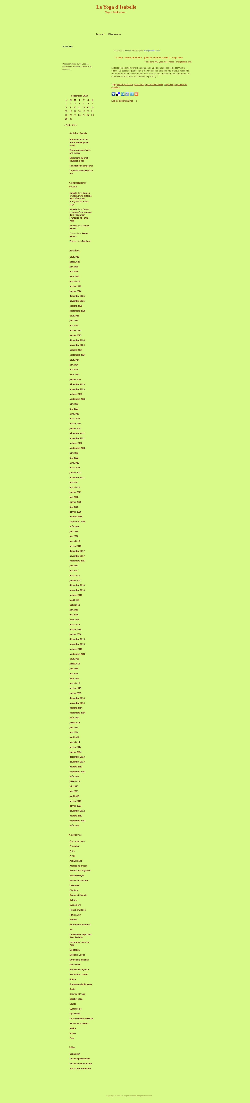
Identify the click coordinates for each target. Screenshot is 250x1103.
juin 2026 (74, 267)
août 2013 (74, 776)
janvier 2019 (75, 512)
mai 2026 (74, 271)
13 (88, 107)
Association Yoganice (80, 870)
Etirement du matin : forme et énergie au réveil (79, 142)
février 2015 (75, 688)
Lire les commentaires (124, 101)
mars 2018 (75, 541)
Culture (73, 900)
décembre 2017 (77, 551)
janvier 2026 (75, 291)
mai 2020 (74, 497)
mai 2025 (74, 325)
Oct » (74, 125)
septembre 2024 (77, 355)
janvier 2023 (75, 428)
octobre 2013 (76, 767)
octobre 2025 (76, 306)
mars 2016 (75, 624)
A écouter (74, 846)
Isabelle (73, 209)
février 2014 (75, 747)
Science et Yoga (77, 994)
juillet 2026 (75, 262)
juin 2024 (74, 365)
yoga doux (139, 84)
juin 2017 (74, 566)
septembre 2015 (77, 654)
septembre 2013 (77, 772)
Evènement (75, 905)
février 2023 (75, 423)
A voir (72, 856)
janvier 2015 (75, 693)
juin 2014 (74, 727)
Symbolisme (76, 1009)
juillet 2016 (75, 605)
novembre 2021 (77, 477)
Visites (73, 1033)
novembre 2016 (77, 590)
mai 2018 (74, 536)
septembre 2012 (77, 821)
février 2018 (75, 546)
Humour (73, 919)
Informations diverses (80, 924)
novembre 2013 (77, 762)
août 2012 (74, 825)
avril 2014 (74, 737)
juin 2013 (74, 786)
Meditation (75, 950)
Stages (73, 1004)
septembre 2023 (77, 399)
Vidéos (73, 1028)
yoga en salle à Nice (154, 84)
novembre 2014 (77, 703)
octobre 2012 (76, 816)
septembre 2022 (77, 448)
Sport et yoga (76, 999)
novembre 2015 (77, 644)
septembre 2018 (77, 521)
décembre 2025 (77, 296)
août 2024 (74, 360)
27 (88, 115)
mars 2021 (75, 487)
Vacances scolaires (79, 1023)
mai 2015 (74, 673)
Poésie (73, 979)
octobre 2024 (76, 350)
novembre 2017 (77, 556)
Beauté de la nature (79, 880)
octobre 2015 (76, 649)
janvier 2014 (75, 752)
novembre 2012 (77, 811)
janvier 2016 (75, 634)
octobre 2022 (76, 443)
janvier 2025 (75, 335)
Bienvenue (114, 34)
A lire (72, 851)
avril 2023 (74, 414)
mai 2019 (74, 507)
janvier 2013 (75, 806)
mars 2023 (75, 418)
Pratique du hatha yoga (81, 984)
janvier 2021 (75, 492)
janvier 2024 (75, 379)
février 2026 (75, 286)
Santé (72, 989)
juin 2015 (74, 669)
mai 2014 (74, 732)
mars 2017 (75, 575)
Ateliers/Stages (77, 875)
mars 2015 (75, 683)
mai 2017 (74, 570)
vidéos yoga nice (125, 84)
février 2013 (75, 801)
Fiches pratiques (78, 910)
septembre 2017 (77, 561)
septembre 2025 (77, 311)
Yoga (72, 1038)
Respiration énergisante (81, 166)
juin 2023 (74, 404)
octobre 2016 (76, 595)
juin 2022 (74, 453)
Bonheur (86, 241)
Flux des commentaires (81, 1063)
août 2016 (74, 600)
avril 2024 (74, 374)
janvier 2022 (75, 472)
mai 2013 (74, 791)
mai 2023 (74, 409)
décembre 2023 (77, 384)
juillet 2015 (75, 664)
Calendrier (75, 885)
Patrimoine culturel (79, 974)
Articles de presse (78, 866)
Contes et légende (78, 895)
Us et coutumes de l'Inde (81, 1018)
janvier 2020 (75, 502)
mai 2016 (74, 615)
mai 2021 (74, 482)
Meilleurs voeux (77, 955)
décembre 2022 (77, 433)
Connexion (75, 1054)
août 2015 (74, 659)
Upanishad (75, 1013)
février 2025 (75, 330)
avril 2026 (74, 276)
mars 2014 (75, 742)
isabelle (73, 193)
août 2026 (74, 257)
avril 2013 (74, 796)
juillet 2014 (75, 722)
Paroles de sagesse (79, 969)
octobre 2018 (76, 516)
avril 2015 (74, 678)
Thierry (73, 241)
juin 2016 (74, 610)
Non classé (75, 964)
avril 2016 (74, 619)
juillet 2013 (75, 781)
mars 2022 (75, 467)
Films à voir (75, 915)
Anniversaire (76, 861)
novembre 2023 (77, 389)
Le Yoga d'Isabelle (116, 7)
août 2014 (74, 718)
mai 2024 (74, 369)
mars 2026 (75, 281)
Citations (74, 890)
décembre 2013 (77, 757)
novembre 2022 (77, 438)
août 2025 (74, 316)
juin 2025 (74, 320)
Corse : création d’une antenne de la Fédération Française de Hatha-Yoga (81, 199)
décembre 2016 (77, 585)
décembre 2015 (77, 639)
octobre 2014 (76, 708)
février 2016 (75, 629)
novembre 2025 (77, 301)
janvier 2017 (75, 580)
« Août (67, 125)
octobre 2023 (76, 394)
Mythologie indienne (79, 960)
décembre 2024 (77, 340)
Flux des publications (80, 1059)
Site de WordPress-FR (80, 1068)
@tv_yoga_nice (77, 841)
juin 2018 (74, 531)
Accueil (100, 34)
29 (66, 119)
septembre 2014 (77, 713)
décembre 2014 (77, 698)
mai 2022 (74, 458)
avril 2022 (74, 463)
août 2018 (74, 526)
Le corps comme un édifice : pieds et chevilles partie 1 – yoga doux (148, 57)
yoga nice (168, 84)
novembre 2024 (77, 345)
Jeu (71, 929)
